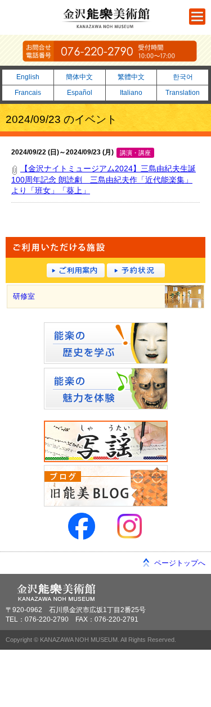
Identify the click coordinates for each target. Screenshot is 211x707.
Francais (28, 93)
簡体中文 (79, 77)
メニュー (197, 16)
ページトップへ (179, 563)
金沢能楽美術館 (107, 18)
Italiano (131, 93)
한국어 (183, 77)
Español (79, 93)
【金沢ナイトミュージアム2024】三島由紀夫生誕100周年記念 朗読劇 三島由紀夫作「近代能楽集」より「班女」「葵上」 (103, 179)
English (27, 77)
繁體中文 (131, 77)
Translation (182, 93)
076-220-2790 (110, 51)
